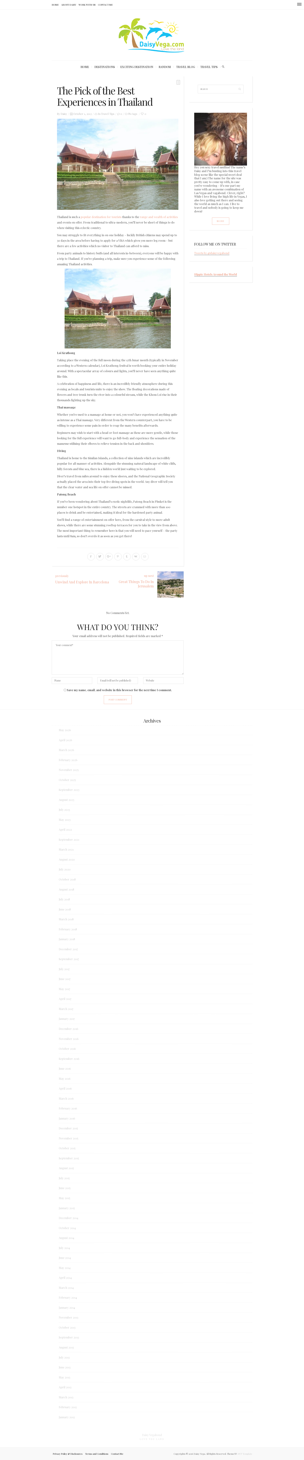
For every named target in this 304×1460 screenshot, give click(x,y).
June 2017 (64, 979)
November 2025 (69, 770)
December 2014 (68, 1218)
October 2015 (67, 1148)
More (220, 220)
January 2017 (67, 1019)
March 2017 (66, 1009)
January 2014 (67, 1307)
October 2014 (67, 1228)
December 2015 (68, 1128)
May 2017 (64, 989)
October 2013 (67, 1327)
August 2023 (66, 800)
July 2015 (64, 1178)
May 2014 (65, 1268)
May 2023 (65, 820)
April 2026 (65, 740)
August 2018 (66, 889)
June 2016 (65, 1068)
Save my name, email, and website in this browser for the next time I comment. (119, 690)
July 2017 (64, 969)
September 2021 (69, 839)
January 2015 (67, 1208)
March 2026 (66, 750)
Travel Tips (209, 67)
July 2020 (65, 869)
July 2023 (64, 809)
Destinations (104, 67)
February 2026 (68, 760)
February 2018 (68, 929)
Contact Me (105, 4)
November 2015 (68, 1138)
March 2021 (66, 849)
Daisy (64, 114)
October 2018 (67, 879)
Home (55, 4)
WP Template (245, 1453)
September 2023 (69, 790)
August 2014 (66, 1238)
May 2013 (64, 1377)
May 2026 (65, 730)
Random (165, 67)
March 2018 (66, 919)
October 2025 (67, 780)
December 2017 (68, 949)
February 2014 (68, 1297)
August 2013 (66, 1347)
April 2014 (65, 1277)
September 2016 (69, 1059)
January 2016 (67, 1118)
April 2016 (65, 1088)
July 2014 (64, 1248)
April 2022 (65, 829)
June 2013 (65, 1367)
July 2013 (64, 1357)
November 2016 (69, 1039)
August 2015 (66, 1168)
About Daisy (68, 4)
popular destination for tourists (101, 217)
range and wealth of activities (159, 217)
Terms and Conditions (96, 1453)
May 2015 (64, 1198)
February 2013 (68, 1407)
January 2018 (67, 939)
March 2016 (66, 1098)
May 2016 (65, 1078)
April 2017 (65, 999)
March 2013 (66, 1397)
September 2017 (69, 959)
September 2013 (69, 1337)
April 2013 (65, 1387)
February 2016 (68, 1108)
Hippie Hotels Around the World (215, 274)
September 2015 (69, 1158)
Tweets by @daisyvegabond (211, 253)
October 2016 (67, 1048)
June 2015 (65, 1188)
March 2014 (66, 1287)
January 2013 (67, 1417)
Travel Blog (185, 67)
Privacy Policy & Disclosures (68, 1453)
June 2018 (65, 909)
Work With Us (87, 4)
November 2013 (68, 1317)
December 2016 (68, 1029)
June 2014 (65, 1258)
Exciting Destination (136, 67)
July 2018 (64, 899)
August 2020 (67, 859)
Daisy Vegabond (152, 1435)
